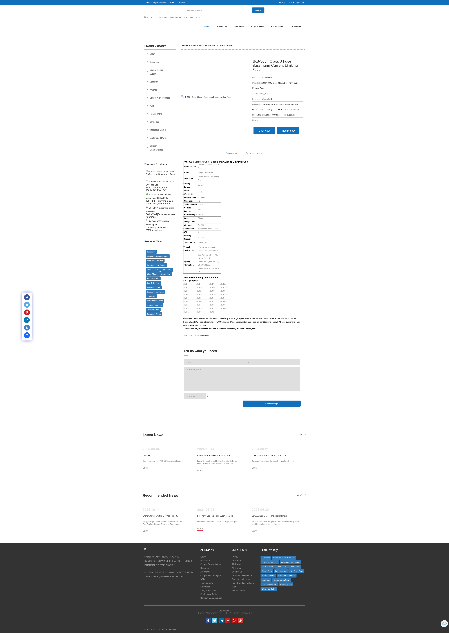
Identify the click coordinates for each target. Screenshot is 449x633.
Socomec (204, 567)
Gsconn (172, 629)
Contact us (237, 560)
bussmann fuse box (154, 305)
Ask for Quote (277, 26)
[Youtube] (227, 620)
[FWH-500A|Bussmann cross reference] (160, 209)
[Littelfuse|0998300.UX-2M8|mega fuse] (160, 222)
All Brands (239, 26)
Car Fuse (252, 322)
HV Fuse (281, 322)
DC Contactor (223, 322)
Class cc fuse (281, 319)
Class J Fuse (166, 269)
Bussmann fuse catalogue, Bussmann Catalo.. (271, 455)
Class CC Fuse (152, 269)
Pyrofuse (146, 455)
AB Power (236, 564)
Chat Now (290, 2)
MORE (299, 434)
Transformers (206, 582)
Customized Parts (208, 594)
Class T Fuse (152, 274)
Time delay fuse (153, 309)
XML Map (281, 2)
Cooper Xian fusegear (210, 575)
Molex (164, 629)
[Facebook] (208, 620)
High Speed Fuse (241, 319)
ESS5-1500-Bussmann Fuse (160, 174)
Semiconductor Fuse (208, 319)
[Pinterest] (234, 620)
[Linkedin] (221, 620)
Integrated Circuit (208, 590)
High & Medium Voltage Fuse (243, 584)
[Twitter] (214, 620)
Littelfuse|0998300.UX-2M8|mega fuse (157, 229)
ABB (202, 579)
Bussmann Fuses (153, 287)
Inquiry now (299, 2)
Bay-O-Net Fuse (153, 283)
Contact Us (296, 26)
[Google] (240, 620)
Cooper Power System (210, 564)
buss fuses (151, 296)
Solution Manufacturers (211, 597)
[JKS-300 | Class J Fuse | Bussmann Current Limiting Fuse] (172, 17)
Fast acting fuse (153, 278)
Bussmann (222, 26)
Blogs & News (257, 26)
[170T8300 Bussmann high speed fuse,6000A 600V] (160, 196)
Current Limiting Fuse (266, 322)
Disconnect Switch (154, 314)
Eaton (203, 556)
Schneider (205, 586)
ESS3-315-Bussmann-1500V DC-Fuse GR (157, 189)
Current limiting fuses (155, 301)
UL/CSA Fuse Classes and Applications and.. (270, 515)
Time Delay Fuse (225, 319)
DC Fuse (202, 325)
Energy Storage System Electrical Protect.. (214, 455)
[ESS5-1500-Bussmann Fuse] (160, 171)
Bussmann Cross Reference (157, 256)
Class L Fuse (165, 274)
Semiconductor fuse (241, 579)
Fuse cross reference (155, 260)
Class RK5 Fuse (196, 322)
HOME (207, 26)
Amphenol (205, 571)
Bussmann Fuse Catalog (156, 265)
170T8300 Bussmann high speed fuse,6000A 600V (159, 202)
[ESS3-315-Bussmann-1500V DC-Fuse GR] (160, 183)
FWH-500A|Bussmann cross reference (160, 215)
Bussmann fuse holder (155, 292)
